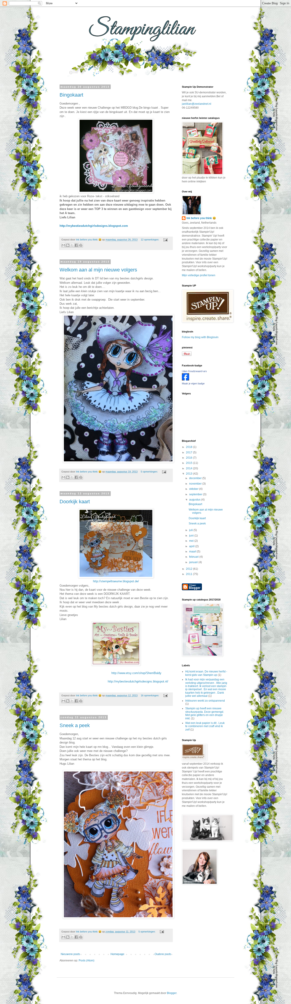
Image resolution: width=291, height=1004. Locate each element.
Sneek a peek (75, 725)
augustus (195, 499)
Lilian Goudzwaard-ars (194, 371)
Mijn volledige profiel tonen (198, 275)
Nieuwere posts (70, 954)
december (195, 478)
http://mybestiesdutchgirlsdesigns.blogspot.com (94, 225)
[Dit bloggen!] (67, 245)
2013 (189, 473)
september (196, 494)
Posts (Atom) (86, 960)
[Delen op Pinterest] (80, 245)
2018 (189, 447)
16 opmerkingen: (150, 695)
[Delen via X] (72, 245)
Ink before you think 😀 (201, 218)
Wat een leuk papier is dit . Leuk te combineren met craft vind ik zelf (205, 726)
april (192, 546)
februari (194, 556)
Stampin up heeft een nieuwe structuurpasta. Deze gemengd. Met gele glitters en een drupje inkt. (204, 713)
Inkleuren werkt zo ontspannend (205, 700)
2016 (189, 457)
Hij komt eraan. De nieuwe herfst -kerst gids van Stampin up (206, 673)
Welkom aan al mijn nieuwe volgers (98, 270)
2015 (189, 463)
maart (193, 551)
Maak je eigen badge (193, 383)
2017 (189, 452)
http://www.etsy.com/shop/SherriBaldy (110, 673)
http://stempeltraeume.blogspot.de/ (116, 581)
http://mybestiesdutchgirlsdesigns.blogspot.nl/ (114, 681)
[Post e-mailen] (165, 239)
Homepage (117, 954)
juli (191, 530)
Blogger (171, 993)
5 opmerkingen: (149, 471)
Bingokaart (71, 95)
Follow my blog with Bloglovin (200, 337)
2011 (189, 574)
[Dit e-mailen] (63, 245)
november (195, 483)
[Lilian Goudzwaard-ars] (185, 379)
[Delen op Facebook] (76, 245)
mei (191, 540)
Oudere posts (163, 954)
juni (191, 535)
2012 (189, 568)
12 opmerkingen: (150, 239)
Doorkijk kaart (75, 501)
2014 (189, 468)
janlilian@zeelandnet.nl (196, 103)
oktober (194, 489)
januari (193, 562)
